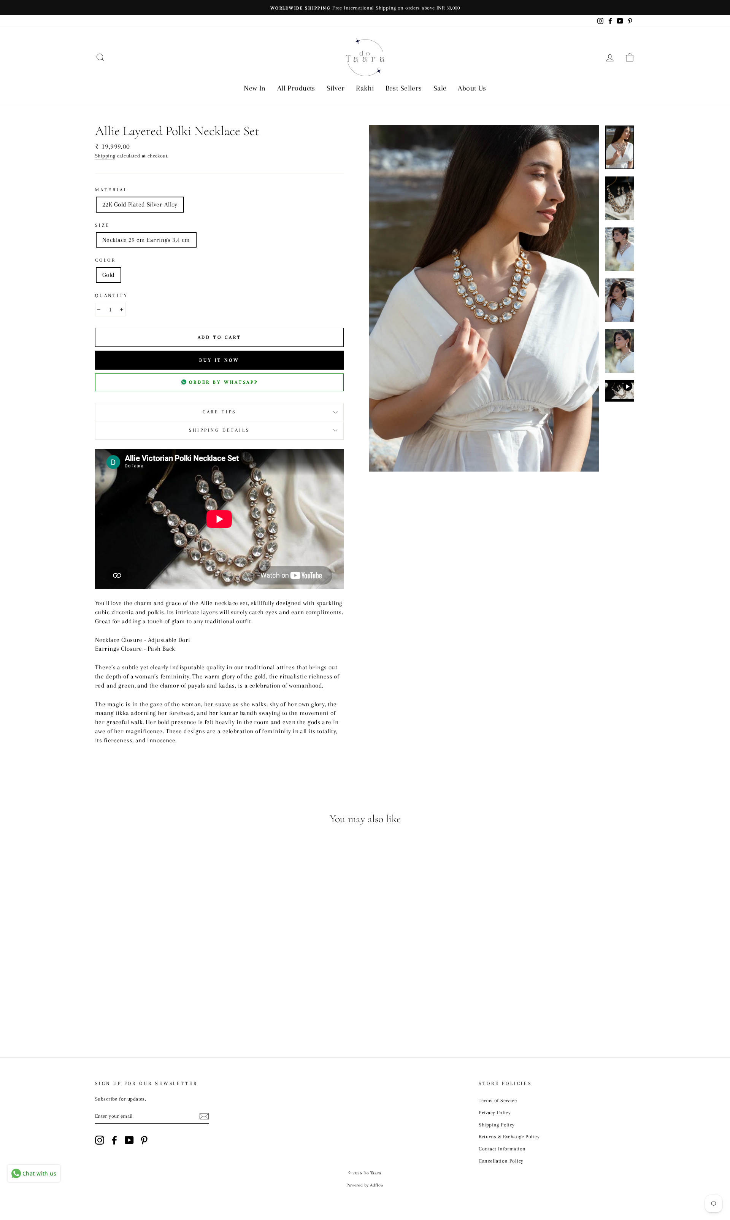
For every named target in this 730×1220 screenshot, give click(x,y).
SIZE (102, 225)
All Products (296, 88)
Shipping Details (219, 430)
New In (255, 88)
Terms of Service (498, 1100)
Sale (440, 88)
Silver (336, 88)
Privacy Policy (495, 1112)
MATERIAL (111, 189)
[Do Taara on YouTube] (129, 1140)
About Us (472, 88)
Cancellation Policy (501, 1161)
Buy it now (219, 360)
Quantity (111, 295)
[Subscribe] (204, 1116)
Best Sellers (404, 88)
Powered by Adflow (364, 1185)
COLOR (105, 260)
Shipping (105, 155)
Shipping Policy (496, 1125)
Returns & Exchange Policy (509, 1136)
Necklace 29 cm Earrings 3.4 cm (146, 239)
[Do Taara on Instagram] (99, 1140)
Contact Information (502, 1148)
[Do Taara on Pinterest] (144, 1140)
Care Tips (219, 412)
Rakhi (365, 88)
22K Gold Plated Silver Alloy (140, 204)
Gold (108, 274)
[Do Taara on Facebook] (114, 1140)
